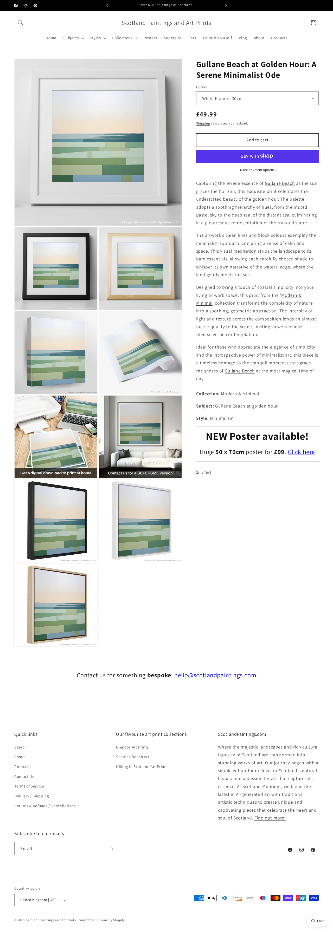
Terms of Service (29, 786)
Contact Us (24, 776)
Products (22, 766)
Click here (301, 452)
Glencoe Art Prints (132, 747)
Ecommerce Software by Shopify (101, 920)
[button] (20, 22)
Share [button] (206, 471)
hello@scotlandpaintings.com (215, 675)
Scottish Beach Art (132, 756)
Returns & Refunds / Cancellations (45, 805)
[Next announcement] (226, 5)
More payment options (257, 169)
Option (202, 86)
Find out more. (270, 818)
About (19, 756)
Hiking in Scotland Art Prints (141, 766)
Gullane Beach (280, 183)
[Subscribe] (111, 849)
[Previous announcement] (107, 5)
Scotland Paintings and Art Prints (51, 920)
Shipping (203, 123)
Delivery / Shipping (31, 795)
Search (20, 747)
